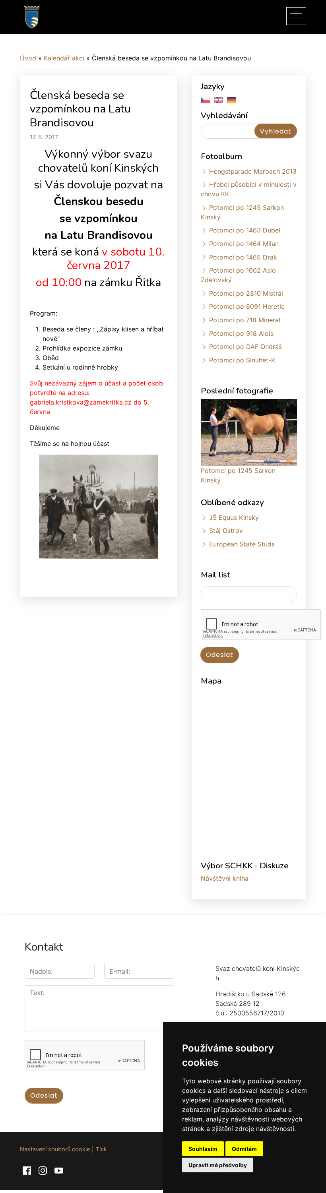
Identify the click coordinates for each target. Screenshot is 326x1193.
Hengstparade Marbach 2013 (253, 171)
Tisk (101, 1149)
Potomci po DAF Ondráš (245, 347)
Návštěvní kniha (224, 878)
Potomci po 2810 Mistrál (246, 293)
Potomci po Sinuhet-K (242, 360)
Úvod (28, 58)
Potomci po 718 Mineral (244, 320)
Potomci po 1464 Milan (244, 244)
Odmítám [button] (244, 1148)
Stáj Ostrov (226, 531)
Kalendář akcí (64, 58)
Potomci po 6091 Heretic (247, 306)
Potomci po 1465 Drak (243, 257)
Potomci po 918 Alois (241, 333)
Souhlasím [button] (202, 1148)
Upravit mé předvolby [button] (217, 1165)
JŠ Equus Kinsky (234, 517)
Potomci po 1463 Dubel (244, 230)
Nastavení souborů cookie (55, 1149)
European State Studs (242, 544)
